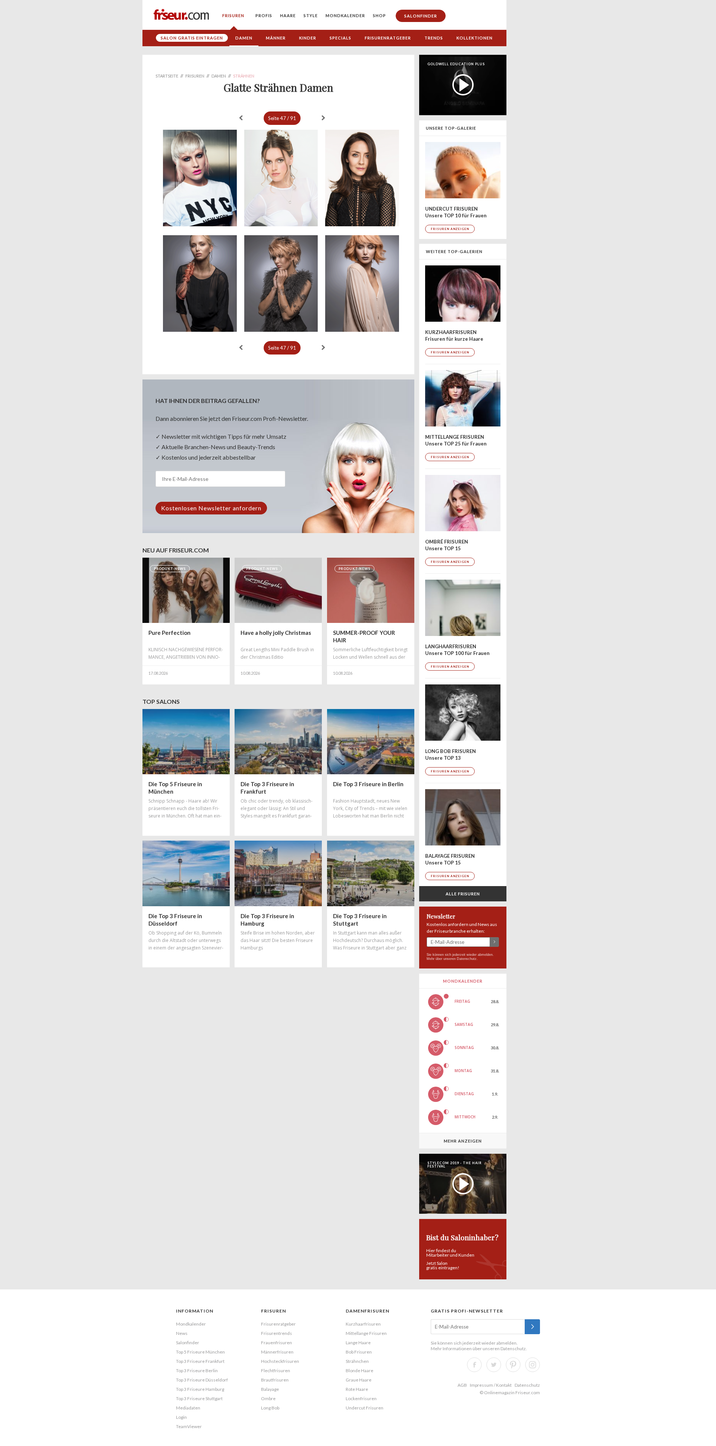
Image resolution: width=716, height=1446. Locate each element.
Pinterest (513, 1364)
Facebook (474, 1364)
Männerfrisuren (277, 1352)
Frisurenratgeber (388, 37)
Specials (340, 37)
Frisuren (233, 15)
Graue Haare (358, 1380)
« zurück (241, 118)
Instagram (532, 1364)
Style (311, 15)
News (182, 1333)
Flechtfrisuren (275, 1370)
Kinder (307, 37)
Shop (379, 15)
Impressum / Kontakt (491, 1385)
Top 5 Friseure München (200, 1352)
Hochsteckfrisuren (280, 1361)
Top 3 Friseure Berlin (197, 1370)
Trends (433, 37)
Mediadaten (188, 1408)
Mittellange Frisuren (366, 1333)
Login (181, 1417)
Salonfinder (420, 15)
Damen (243, 37)
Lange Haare (358, 1342)
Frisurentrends (276, 1333)
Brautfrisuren (275, 1380)
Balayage (270, 1389)
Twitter (493, 1364)
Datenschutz (467, 959)
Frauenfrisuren (276, 1342)
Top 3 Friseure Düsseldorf (202, 1380)
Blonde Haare (359, 1370)
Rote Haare (357, 1389)
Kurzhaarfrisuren (363, 1324)
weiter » (323, 118)
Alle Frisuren (463, 893)
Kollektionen (474, 37)
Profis (263, 15)
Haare (288, 15)
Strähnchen (357, 1361)
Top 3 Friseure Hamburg (200, 1389)
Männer (276, 37)
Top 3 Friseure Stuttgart (199, 1398)
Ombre (268, 1398)
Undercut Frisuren (364, 1408)
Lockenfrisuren (361, 1398)
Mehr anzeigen (463, 1140)
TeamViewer (189, 1426)
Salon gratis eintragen (192, 37)
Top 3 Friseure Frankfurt (200, 1361)
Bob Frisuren (359, 1352)
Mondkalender (345, 15)
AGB (462, 1385)
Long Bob (270, 1408)
